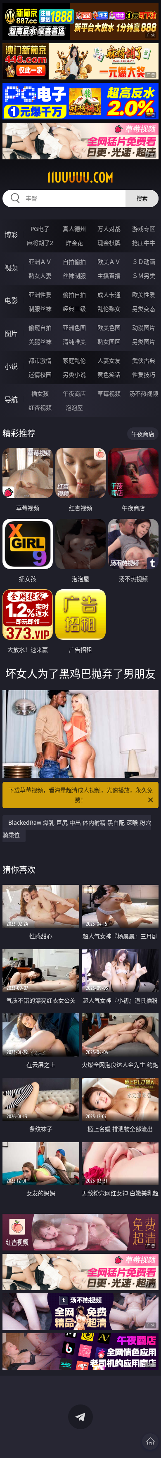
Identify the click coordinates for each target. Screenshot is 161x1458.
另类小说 (74, 374)
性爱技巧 (143, 374)
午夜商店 (74, 393)
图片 (11, 333)
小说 (11, 366)
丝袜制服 (74, 276)
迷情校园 (40, 374)
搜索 (142, 198)
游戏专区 (143, 229)
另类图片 (143, 341)
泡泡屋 (74, 407)
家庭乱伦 (74, 360)
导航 (11, 399)
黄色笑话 (109, 374)
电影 (11, 300)
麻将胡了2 (40, 243)
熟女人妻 (40, 276)
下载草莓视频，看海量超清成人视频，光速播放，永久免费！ (80, 795)
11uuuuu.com (80, 177)
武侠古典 (143, 360)
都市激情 (40, 360)
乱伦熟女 (109, 309)
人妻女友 (109, 360)
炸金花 (74, 243)
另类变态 (143, 309)
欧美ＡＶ (109, 262)
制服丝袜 (40, 309)
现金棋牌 (109, 243)
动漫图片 (143, 327)
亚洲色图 (74, 327)
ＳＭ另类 (143, 276)
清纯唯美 (74, 341)
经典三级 (74, 309)
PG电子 (40, 229)
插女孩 (40, 393)
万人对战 (109, 229)
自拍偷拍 (74, 262)
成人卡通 (109, 295)
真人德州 (74, 229)
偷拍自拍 (74, 295)
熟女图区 (109, 341)
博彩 (11, 234)
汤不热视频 (143, 393)
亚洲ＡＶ (40, 262)
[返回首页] (150, 1441)
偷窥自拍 (40, 327)
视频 (11, 267)
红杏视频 (40, 407)
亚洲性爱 (40, 295)
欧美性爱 (143, 295)
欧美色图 (109, 327)
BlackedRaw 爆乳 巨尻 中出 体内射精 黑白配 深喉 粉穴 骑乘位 (76, 829)
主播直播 (109, 276)
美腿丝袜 (40, 341)
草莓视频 (109, 393)
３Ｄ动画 (143, 262)
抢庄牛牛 (143, 243)
